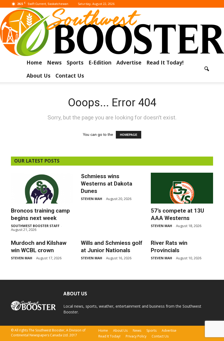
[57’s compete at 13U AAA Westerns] (182, 188)
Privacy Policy (136, 336)
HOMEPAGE (128, 134)
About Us (38, 75)
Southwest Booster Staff (35, 226)
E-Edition (100, 62)
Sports (75, 62)
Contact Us (69, 75)
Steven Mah (91, 198)
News (54, 62)
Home (34, 62)
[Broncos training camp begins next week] (42, 188)
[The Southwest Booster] (112, 32)
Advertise (129, 62)
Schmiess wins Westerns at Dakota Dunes (106, 183)
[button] (206, 69)
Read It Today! (165, 62)
